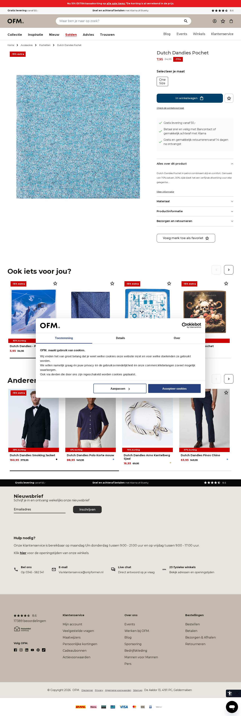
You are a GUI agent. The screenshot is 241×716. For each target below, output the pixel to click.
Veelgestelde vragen (78, 631)
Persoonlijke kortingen (80, 644)
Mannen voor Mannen (141, 657)
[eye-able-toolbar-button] (229, 693)
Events (182, 34)
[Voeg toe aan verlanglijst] (228, 98)
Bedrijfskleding (135, 650)
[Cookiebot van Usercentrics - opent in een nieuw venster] (184, 325)
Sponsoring (133, 644)
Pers (127, 664)
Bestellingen (194, 615)
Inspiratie (35, 34)
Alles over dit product (172, 163)
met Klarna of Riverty (120, 10)
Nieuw (54, 34)
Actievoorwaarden (76, 657)
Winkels (199, 34)
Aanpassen (118, 388)
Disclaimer (87, 690)
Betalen (191, 631)
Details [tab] (120, 337)
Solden (71, 34)
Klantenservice (222, 34)
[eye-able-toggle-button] (237, 693)
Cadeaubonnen (74, 650)
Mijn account (72, 624)
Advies (88, 34)
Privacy (99, 690)
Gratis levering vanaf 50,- (180, 123)
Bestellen (192, 624)
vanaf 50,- (23, 10)
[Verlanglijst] (223, 21)
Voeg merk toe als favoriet (183, 238)
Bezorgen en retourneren (174, 221)
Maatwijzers (71, 637)
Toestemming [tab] (64, 337)
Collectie (15, 34)
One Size (162, 81)
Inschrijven (87, 509)
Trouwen (107, 34)
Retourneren (195, 644)
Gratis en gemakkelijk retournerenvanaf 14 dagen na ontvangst (196, 142)
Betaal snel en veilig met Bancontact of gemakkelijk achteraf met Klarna (190, 131)
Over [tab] (177, 337)
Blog (167, 34)
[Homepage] (16, 21)
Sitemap (137, 690)
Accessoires (27, 45)
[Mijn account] (214, 21)
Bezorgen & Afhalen (200, 637)
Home (11, 45)
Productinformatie (170, 211)
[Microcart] (231, 21)
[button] (223, 21)
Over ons (130, 615)
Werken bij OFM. (136, 631)
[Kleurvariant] (56, 459)
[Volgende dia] (228, 269)
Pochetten (44, 45)
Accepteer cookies (174, 388)
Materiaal (163, 201)
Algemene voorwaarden (118, 690)
